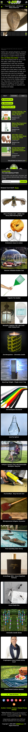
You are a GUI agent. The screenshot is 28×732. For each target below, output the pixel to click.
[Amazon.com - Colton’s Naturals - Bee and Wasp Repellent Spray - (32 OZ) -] (6, 115)
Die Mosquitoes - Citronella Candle (14, 354)
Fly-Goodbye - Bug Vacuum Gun (14, 493)
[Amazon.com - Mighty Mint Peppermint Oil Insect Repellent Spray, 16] (6, 127)
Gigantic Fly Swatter (14, 298)
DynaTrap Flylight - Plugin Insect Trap (14, 382)
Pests (17, 188)
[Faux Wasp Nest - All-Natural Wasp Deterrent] (5, 34)
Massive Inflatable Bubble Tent (14, 270)
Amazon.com (7, 99)
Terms (14, 183)
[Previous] (2, 34)
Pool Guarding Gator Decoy (14, 548)
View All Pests (14, 694)
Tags (23, 95)
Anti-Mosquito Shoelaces (14, 409)
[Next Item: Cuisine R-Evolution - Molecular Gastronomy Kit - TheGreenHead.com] (26, 6)
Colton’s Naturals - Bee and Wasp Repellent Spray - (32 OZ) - (19, 113)
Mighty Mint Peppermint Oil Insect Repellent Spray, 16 (19, 124)
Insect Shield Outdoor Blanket (14, 689)
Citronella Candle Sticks (14, 632)
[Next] (26, 34)
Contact (9, 708)
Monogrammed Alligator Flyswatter (14, 521)
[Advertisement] (14, 42)
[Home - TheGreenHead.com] (14, 2)
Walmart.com (7, 103)
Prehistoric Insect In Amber (14, 243)
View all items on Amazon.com (16, 160)
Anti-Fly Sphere (14, 437)
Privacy (17, 183)
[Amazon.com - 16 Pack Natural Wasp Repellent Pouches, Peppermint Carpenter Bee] (6, 151)
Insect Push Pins (14, 605)
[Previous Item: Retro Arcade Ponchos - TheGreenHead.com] (2, 6)
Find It (5, 95)
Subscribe (23, 181)
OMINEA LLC (20, 724)
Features (14, 95)
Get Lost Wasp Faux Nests (9, 58)
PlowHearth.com (8, 107)
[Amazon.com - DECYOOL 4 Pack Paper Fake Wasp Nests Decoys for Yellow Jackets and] (6, 138)
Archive (3, 708)
